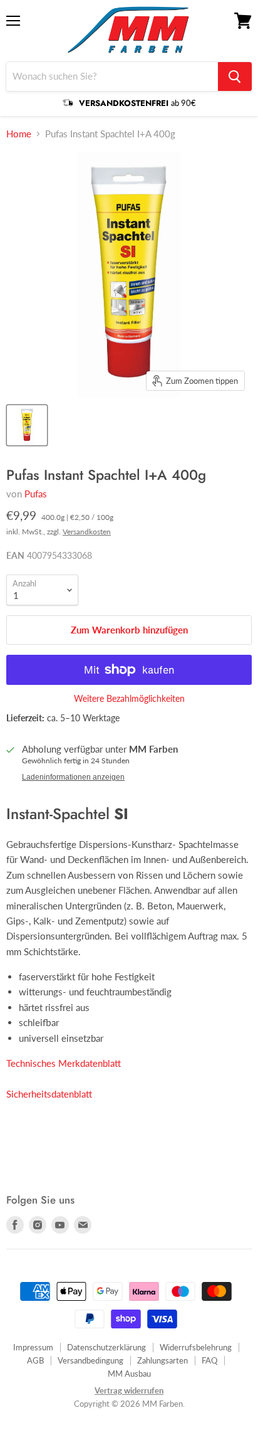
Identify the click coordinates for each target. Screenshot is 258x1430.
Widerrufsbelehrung (196, 1347)
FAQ (209, 1360)
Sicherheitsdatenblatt (49, 1093)
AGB (35, 1360)
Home (18, 134)
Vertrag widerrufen (129, 1390)
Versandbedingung (90, 1360)
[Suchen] (235, 76)
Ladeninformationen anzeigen (73, 777)
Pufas (35, 493)
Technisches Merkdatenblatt (63, 1063)
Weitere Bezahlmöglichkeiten (129, 699)
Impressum (33, 1347)
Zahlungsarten (162, 1360)
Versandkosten (87, 531)
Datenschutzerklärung (106, 1347)
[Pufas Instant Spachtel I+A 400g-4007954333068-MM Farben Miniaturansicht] (27, 425)
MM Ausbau (129, 1374)
